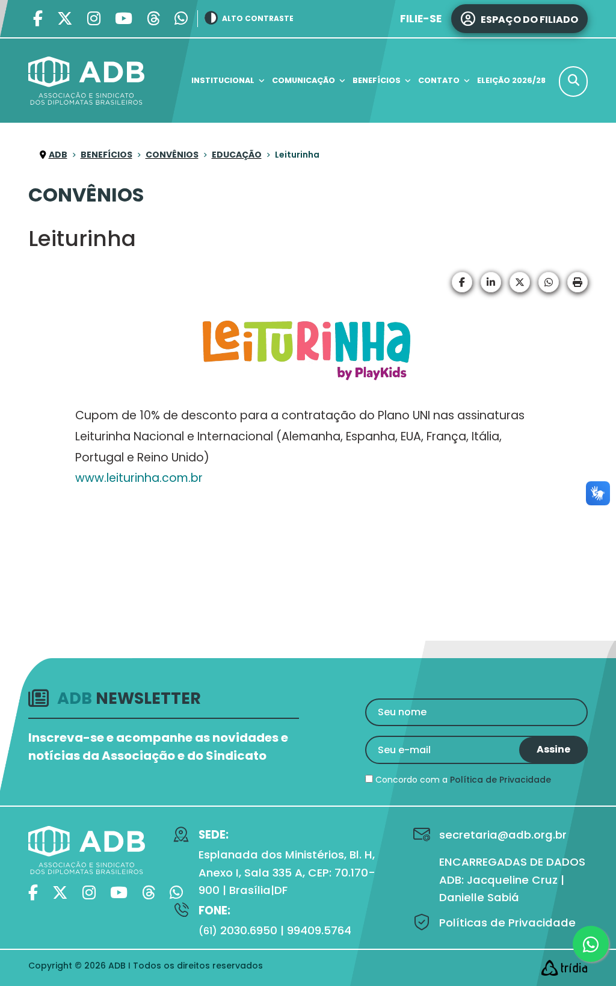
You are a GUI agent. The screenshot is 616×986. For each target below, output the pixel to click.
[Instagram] (93, 19)
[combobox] (573, 81)
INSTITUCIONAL (222, 80)
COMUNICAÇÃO (303, 80)
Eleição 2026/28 (511, 80)
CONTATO (439, 80)
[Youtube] (123, 19)
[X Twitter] (65, 19)
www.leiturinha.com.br (139, 478)
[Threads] (153, 19)
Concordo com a (462, 780)
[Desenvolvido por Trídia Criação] (564, 968)
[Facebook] (38, 19)
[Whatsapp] (181, 19)
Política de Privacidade (500, 780)
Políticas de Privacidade (507, 922)
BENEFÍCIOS (377, 80)
